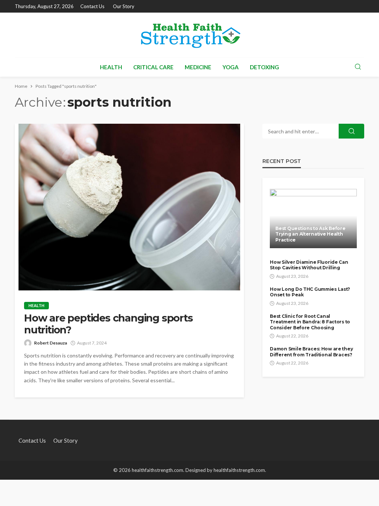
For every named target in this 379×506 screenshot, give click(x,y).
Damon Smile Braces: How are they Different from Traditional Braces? (311, 351)
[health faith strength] (189, 35)
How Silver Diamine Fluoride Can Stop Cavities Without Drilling (309, 264)
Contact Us (92, 6)
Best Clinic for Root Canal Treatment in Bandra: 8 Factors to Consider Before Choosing (310, 321)
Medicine (198, 67)
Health (111, 67)
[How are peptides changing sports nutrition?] (129, 207)
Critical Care (153, 67)
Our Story (123, 6)
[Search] (358, 67)
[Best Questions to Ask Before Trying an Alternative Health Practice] (313, 218)
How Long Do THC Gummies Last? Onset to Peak (310, 291)
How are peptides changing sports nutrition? (108, 324)
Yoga (230, 67)
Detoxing (264, 67)
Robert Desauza (50, 343)
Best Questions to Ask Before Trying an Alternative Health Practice (310, 234)
